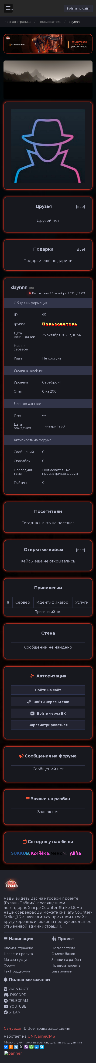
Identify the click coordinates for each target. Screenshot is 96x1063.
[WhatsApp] (31, 1047)
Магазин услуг (16, 960)
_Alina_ (75, 853)
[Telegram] (16, 1047)
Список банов (63, 954)
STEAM (15, 1012)
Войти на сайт (78, 8)
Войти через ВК (50, 713)
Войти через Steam (50, 702)
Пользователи (50, 22)
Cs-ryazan (13, 1028)
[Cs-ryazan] (12, 887)
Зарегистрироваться (48, 725)
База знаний (61, 971)
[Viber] (26, 1047)
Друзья (43, 206)
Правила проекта (66, 965)
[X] (21, 1047)
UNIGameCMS (41, 1036)
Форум (9, 965)
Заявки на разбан (66, 960)
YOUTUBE (18, 1006)
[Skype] (42, 1047)
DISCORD (18, 995)
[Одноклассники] (11, 1047)
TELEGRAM (18, 1001)
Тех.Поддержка (17, 971)
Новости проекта (18, 954)
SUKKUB (20, 853)
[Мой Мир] (36, 1047)
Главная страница (17, 22)
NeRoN (58, 853)
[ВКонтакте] (6, 1047)
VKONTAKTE (18, 989)
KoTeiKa (40, 853)
